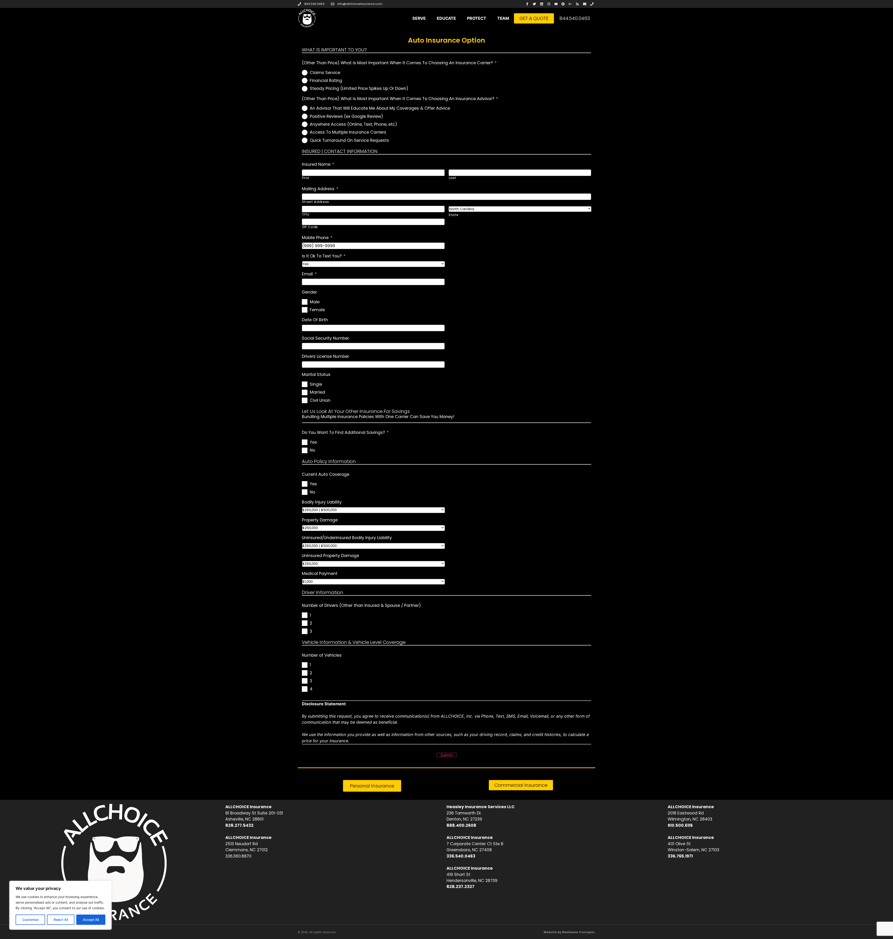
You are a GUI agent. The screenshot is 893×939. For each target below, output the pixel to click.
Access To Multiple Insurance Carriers (348, 132)
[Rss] (577, 4)
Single (316, 384)
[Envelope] (584, 4)
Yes (313, 442)
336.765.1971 (680, 856)
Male (315, 302)
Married (317, 392)
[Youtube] (556, 4)
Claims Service (325, 72)
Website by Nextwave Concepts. (569, 932)
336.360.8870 (238, 856)
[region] (60, 905)
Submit (446, 755)
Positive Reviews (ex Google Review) (346, 116)
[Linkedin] (541, 4)
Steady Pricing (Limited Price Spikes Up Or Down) (359, 88)
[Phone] (591, 4)
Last (452, 177)
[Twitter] (534, 4)
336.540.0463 (460, 856)
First (306, 177)
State (453, 214)
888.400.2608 (461, 825)
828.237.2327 (460, 886)
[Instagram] (548, 4)
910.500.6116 (680, 825)
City (305, 214)
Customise (30, 920)
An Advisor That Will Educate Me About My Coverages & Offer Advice (380, 108)
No (312, 450)
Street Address (315, 201)
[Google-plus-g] (570, 4)
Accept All (91, 920)
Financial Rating (326, 80)
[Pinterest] (563, 4)
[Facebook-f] (527, 4)
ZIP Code (310, 227)
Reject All (61, 920)
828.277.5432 (239, 825)
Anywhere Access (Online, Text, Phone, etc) (353, 124)
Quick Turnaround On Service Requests (349, 140)
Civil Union (320, 400)
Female (317, 310)
